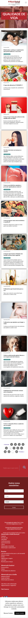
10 (5, 451)
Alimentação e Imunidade (7, 546)
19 (16, 451)
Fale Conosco (5, 589)
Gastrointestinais (5, 542)
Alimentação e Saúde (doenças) (10, 534)
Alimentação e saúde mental (8, 547)
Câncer (3, 544)
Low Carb (3, 560)
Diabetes (3, 536)
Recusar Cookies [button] (8, 613)
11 (9, 451)
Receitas (3, 551)
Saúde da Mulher (5, 578)
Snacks (3, 556)
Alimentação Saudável (7, 565)
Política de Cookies (20, 532)
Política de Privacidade (9, 532)
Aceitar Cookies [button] (20, 613)
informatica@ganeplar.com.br (14, 524)
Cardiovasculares (5, 541)
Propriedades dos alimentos (8, 570)
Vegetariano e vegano (7, 558)
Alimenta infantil (5, 576)
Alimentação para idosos (7, 579)
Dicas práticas (5, 567)
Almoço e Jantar (5, 555)
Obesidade (4, 539)
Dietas (3, 569)
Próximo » (21, 451)
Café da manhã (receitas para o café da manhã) (13, 553)
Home (2, 7)
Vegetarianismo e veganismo (8, 585)
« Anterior (6, 444)
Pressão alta (4, 538)
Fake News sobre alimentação (8, 583)
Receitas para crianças (7, 561)
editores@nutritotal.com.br (14, 529)
